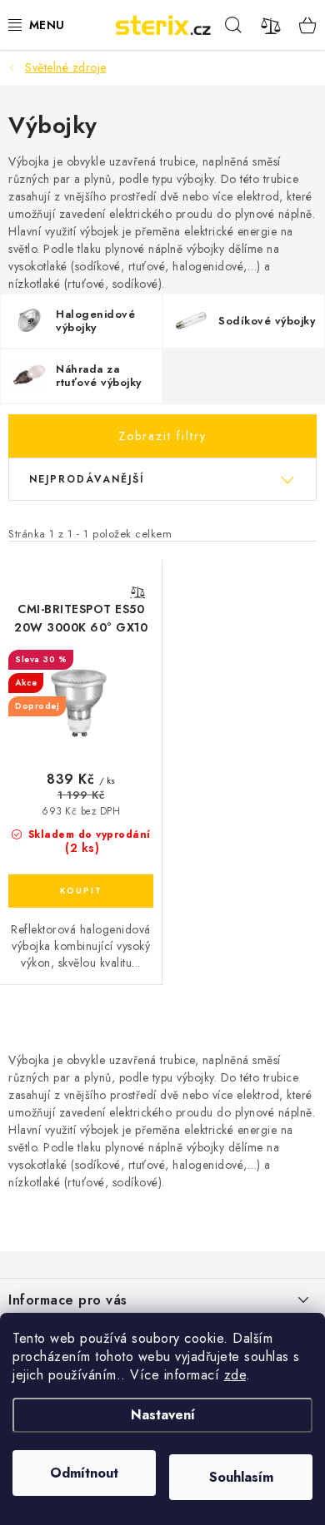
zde (235, 1374)
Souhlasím (241, 1477)
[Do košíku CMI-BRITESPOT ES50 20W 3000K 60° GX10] (80, 891)
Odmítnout (84, 1473)
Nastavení (163, 1414)
